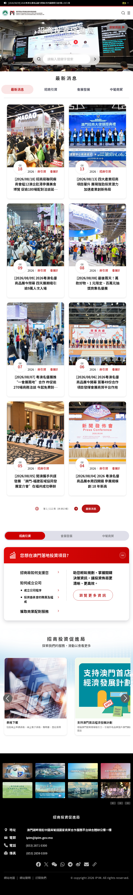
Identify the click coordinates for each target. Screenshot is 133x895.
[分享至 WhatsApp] (62, 864)
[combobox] (67, 59)
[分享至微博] (78, 864)
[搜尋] (123, 13)
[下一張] (125, 698)
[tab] (25, 536)
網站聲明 (25, 877)
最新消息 (17, 89)
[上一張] (7, 698)
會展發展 (83, 89)
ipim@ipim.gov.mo (39, 837)
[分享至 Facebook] (38, 864)
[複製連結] (94, 864)
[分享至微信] (54, 864)
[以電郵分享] (86, 864)
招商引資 (50, 89)
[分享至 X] (46, 864)
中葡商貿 (116, 89)
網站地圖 (9, 877)
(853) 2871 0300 (36, 845)
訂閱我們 (40, 877)
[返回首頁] (8, 13)
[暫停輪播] (120, 803)
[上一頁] (37, 509)
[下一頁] (76, 509)
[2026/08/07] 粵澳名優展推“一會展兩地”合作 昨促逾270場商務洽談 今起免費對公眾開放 (48, 3)
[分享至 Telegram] (70, 864)
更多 (124, 3)
